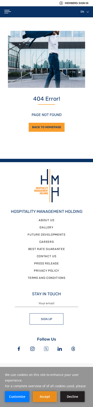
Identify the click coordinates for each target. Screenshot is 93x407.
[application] (46, 387)
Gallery (46, 227)
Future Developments (46, 234)
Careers (46, 241)
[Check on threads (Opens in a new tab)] (73, 349)
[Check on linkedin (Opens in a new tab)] (60, 349)
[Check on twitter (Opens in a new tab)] (46, 349)
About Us (46, 220)
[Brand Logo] (46, 186)
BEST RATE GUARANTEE (46, 249)
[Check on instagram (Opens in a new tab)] (32, 349)
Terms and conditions (46, 278)
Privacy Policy (46, 270)
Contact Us (46, 256)
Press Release (46, 263)
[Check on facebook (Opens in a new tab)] (19, 349)
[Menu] (7, 12)
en (82, 11)
